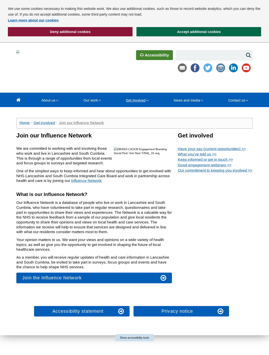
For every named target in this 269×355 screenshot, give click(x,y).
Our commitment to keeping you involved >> (215, 170)
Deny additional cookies (49, 32)
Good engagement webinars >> (204, 165)
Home (24, 123)
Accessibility (156, 55)
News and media (187, 100)
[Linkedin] (233, 67)
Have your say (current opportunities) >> (212, 149)
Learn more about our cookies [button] (33, 20)
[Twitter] (207, 67)
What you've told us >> (197, 154)
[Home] (18, 100)
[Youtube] (246, 67)
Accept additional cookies (178, 32)
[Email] (182, 67)
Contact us (236, 100)
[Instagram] (220, 67)
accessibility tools (134, 337)
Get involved (136, 100)
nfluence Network (87, 181)
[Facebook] (195, 67)
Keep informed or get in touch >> (205, 159)
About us (48, 100)
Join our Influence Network (81, 123)
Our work (90, 100)
